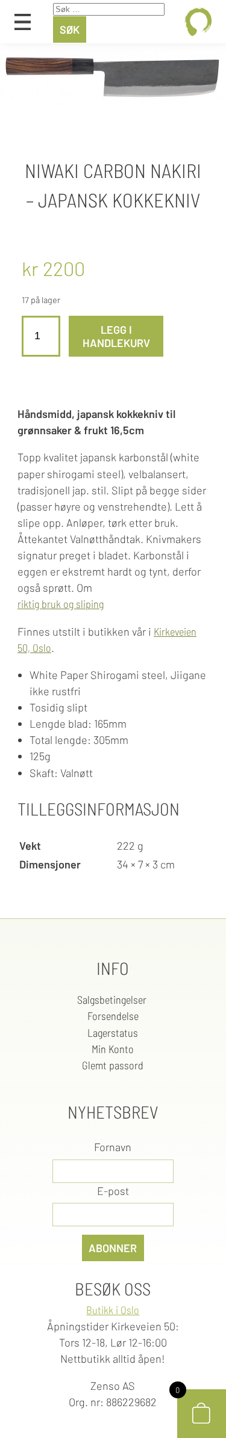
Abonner (113, 1248)
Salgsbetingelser (113, 999)
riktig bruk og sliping (60, 603)
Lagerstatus (112, 1032)
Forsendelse (113, 1015)
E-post (113, 1190)
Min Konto (113, 1048)
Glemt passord (112, 1065)
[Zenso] (198, 21)
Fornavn (112, 1147)
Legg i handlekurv (116, 336)
